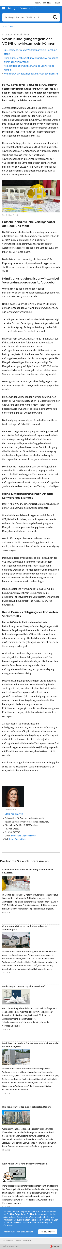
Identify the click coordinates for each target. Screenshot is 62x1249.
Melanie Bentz (13, 813)
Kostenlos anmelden (43, 3)
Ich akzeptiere (48, 1231)
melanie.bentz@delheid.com (23, 835)
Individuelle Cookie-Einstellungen (18, 1231)
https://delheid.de (17, 839)
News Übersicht (9, 26)
